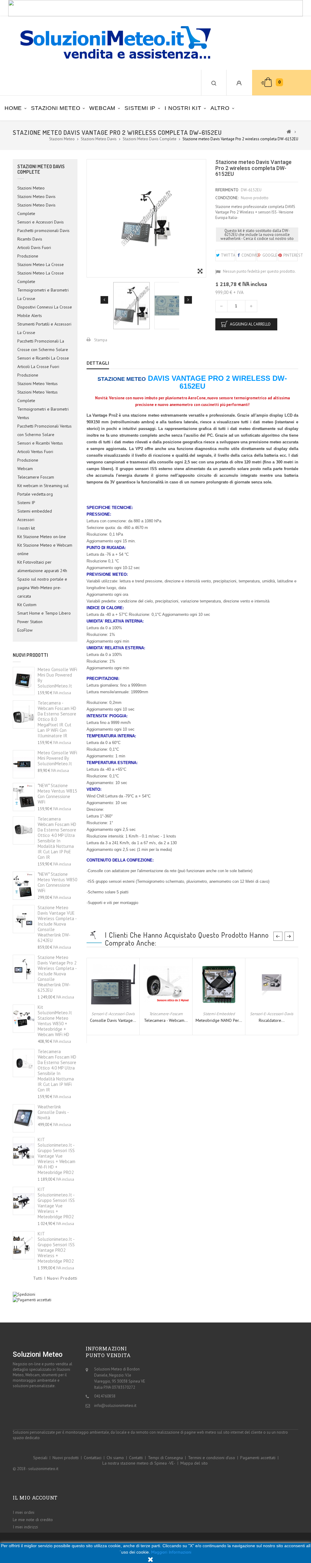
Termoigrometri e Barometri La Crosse (43, 294)
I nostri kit (183, 108)
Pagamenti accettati (257, 1457)
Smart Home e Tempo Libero (44, 613)
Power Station (30, 621)
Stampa (100, 340)
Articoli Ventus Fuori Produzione (35, 456)
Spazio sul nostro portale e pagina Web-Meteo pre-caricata (42, 587)
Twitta (227, 255)
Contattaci (92, 1457)
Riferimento (226, 190)
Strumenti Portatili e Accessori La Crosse (44, 328)
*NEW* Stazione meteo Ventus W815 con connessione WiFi (57, 794)
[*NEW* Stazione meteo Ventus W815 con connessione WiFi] (24, 797)
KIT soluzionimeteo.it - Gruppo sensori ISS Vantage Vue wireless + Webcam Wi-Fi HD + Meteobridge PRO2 (56, 1156)
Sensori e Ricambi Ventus (40, 443)
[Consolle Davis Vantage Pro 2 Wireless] (113, 983)
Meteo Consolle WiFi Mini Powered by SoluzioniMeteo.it (57, 758)
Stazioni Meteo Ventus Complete (37, 396)
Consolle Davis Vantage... (113, 1020)
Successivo (188, 300)
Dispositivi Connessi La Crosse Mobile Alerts (44, 311)
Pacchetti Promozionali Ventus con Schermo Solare (44, 430)
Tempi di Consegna (165, 1457)
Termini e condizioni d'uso (211, 1457)
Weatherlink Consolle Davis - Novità (53, 1112)
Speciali (40, 1457)
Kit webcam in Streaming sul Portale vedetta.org (43, 490)
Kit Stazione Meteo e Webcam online (44, 549)
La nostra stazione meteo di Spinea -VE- (138, 1463)
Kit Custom (26, 604)
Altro (220, 108)
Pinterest (290, 255)
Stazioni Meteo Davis (36, 196)
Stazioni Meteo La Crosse (40, 264)
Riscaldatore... (272, 1020)
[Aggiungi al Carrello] (107, 1004)
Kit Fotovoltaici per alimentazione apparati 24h (42, 566)
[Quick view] (118, 1004)
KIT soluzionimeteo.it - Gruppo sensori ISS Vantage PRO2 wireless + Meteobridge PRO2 (56, 1247)
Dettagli (98, 363)
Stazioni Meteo (55, 108)
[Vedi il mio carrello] (262, 82)
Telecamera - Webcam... (166, 1020)
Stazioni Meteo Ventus (37, 383)
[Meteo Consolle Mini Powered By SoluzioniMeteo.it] (24, 764)
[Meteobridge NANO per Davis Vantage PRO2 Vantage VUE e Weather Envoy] (219, 983)
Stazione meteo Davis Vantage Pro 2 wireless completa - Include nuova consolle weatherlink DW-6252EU (57, 973)
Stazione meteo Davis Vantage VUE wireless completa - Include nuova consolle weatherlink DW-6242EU (57, 924)
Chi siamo (115, 1457)
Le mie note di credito (33, 1519)
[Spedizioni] (24, 1294)
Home (13, 108)
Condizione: (226, 197)
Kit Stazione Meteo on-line (41, 536)
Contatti (136, 1457)
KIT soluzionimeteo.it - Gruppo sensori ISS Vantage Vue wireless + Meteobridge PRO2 (56, 1203)
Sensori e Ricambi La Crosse (43, 358)
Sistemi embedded (34, 511)
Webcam (102, 108)
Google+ (269, 255)
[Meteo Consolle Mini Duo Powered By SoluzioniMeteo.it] (24, 681)
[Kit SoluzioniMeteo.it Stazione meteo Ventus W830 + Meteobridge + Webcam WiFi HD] (24, 1019)
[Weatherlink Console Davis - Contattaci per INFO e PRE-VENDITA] (24, 1118)
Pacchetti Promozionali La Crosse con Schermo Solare (42, 345)
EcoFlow (24, 630)
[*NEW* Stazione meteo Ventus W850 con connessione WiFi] (24, 886)
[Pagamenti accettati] (32, 1299)
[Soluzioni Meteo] (109, 43)
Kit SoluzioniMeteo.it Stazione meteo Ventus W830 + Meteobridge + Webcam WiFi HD (55, 1020)
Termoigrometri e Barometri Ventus (43, 413)
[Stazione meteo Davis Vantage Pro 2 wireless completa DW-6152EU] (131, 305)
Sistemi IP (140, 108)
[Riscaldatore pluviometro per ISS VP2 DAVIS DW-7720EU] (271, 983)
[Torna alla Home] (289, 131)
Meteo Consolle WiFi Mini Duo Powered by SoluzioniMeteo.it (57, 678)
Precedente (104, 300)
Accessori (25, 519)
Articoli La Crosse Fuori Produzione (38, 371)
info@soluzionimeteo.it (115, 1405)
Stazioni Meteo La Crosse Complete (40, 277)
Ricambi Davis (29, 239)
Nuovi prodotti (30, 655)
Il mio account (35, 1497)
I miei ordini (23, 1512)
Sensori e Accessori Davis (40, 222)
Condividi (248, 255)
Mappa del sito (194, 1463)
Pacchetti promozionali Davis (43, 230)
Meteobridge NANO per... (219, 1020)
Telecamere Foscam (35, 477)
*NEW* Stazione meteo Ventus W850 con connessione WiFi (57, 882)
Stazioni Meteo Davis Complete (36, 209)
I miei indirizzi (25, 1527)
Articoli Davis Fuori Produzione (34, 252)
